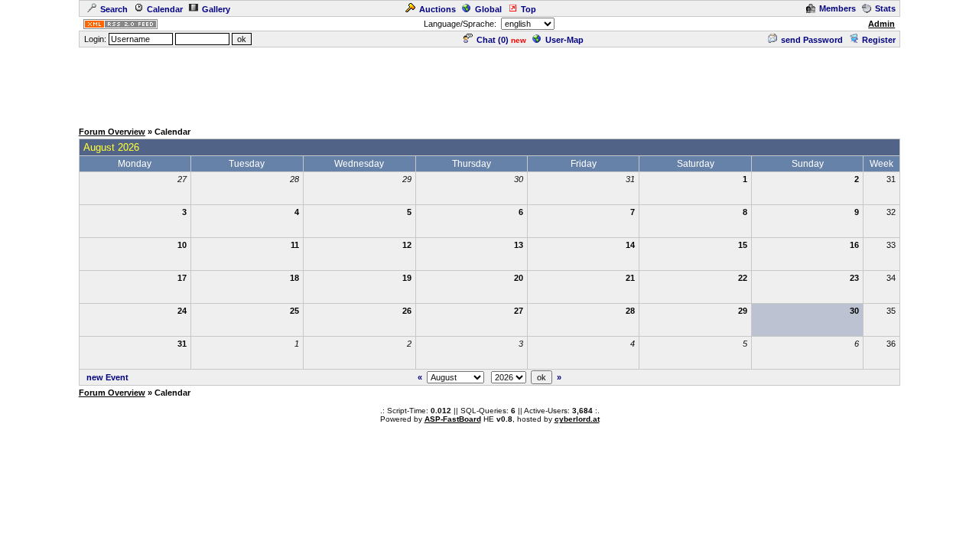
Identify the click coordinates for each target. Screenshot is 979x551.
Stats (885, 8)
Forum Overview (112, 131)
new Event (107, 377)
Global (488, 9)
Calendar (165, 9)
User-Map (564, 39)
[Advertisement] (489, 83)
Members (837, 8)
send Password (812, 39)
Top (528, 9)
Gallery (216, 9)
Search (114, 9)
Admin (881, 23)
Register (879, 39)
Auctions (437, 9)
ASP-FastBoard (452, 419)
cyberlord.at (577, 419)
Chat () (492, 39)
